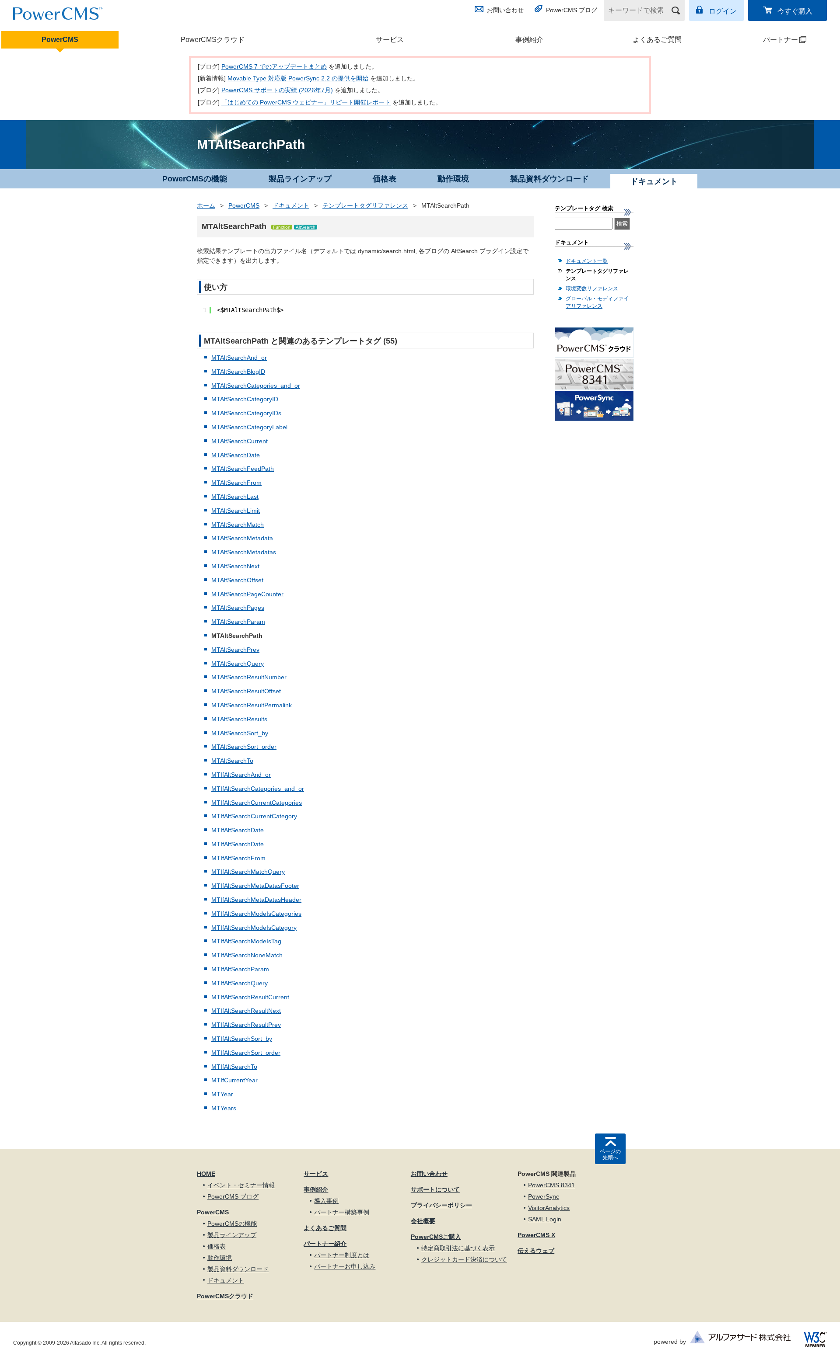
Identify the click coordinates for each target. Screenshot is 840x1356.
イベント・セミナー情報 (241, 1185)
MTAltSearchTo (232, 760)
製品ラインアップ (300, 178)
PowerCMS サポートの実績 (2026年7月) (277, 90)
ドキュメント (291, 205)
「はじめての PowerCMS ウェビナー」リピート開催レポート (306, 102)
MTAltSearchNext (235, 566)
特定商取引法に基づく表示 (458, 1248)
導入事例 (326, 1200)
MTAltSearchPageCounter (247, 594)
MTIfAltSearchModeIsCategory (254, 927)
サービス (390, 39)
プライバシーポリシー (441, 1205)
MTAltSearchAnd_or (239, 357)
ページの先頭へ (610, 1154)
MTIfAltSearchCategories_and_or (257, 788)
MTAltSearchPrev (235, 649)
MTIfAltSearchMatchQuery (248, 871)
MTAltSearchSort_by (239, 733)
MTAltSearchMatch (237, 524)
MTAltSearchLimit (235, 510)
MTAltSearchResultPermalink (251, 705)
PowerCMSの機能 (194, 178)
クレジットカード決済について (464, 1259)
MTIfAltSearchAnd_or (241, 774)
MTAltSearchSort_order (243, 746)
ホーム (206, 205)
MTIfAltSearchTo (234, 1066)
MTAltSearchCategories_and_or (255, 385)
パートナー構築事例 (341, 1212)
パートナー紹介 (325, 1243)
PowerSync (543, 1196)
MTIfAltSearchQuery (239, 983)
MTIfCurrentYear (234, 1080)
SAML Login (544, 1219)
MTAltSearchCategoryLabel (249, 427)
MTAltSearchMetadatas (243, 552)
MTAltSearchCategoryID (244, 399)
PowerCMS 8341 (551, 1185)
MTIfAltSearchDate (237, 830)
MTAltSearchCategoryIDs (246, 413)
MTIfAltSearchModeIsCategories (256, 913)
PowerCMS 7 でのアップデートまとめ (274, 66)
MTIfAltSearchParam (240, 969)
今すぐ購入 (794, 11)
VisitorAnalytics (549, 1207)
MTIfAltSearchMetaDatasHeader (256, 899)
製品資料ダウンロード (549, 178)
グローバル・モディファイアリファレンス (597, 302)
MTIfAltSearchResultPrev (246, 1024)
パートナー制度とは (341, 1255)
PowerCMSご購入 (436, 1236)
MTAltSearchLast (235, 496)
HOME (206, 1173)
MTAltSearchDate (235, 455)
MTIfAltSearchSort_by (241, 1038)
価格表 (384, 178)
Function (281, 227)
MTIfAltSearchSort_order (245, 1052)
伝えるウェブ (536, 1250)
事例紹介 (529, 39)
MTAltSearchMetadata (242, 538)
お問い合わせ (505, 10)
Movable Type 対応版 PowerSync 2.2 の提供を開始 (298, 78)
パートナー (763, 39)
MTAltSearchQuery (237, 663)
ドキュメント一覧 (587, 261)
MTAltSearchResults (239, 719)
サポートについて (435, 1189)
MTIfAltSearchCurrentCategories (256, 802)
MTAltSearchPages (237, 607)
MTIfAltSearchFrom (238, 858)
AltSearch (305, 227)
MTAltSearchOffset (237, 580)
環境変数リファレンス (592, 288)
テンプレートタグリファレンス (365, 205)
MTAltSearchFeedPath (242, 468)
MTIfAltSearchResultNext (246, 1010)
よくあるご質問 (657, 39)
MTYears (223, 1108)
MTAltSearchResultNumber (249, 677)
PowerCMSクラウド (213, 39)
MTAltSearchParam (238, 621)
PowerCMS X (536, 1234)
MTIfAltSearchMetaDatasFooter (255, 885)
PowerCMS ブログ (571, 10)
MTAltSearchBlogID (238, 371)
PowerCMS (60, 39)
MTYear (222, 1094)
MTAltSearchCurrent (239, 441)
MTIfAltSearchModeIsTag (246, 941)
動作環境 (453, 178)
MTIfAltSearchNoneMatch (247, 955)
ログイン (723, 11)
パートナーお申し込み (344, 1266)
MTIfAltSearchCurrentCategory (254, 816)
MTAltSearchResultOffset (246, 691)
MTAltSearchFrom (236, 482)
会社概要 (423, 1220)
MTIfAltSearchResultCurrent (250, 997)
